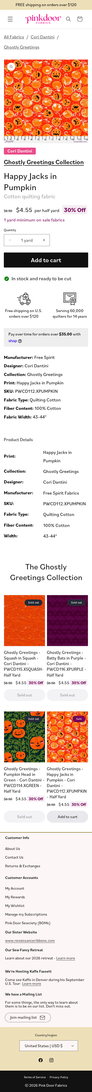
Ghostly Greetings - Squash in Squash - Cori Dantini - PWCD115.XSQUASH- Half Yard (23, 664)
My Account (14, 888)
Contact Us (14, 857)
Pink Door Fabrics (53, 1085)
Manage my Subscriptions (26, 914)
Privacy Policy (59, 1077)
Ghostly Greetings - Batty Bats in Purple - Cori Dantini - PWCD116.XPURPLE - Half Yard (66, 664)
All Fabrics (14, 36)
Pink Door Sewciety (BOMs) (28, 922)
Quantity (10, 230)
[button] (10, 19)
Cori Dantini (42, 36)
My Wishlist (15, 905)
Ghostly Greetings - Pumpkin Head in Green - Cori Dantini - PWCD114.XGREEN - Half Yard (24, 780)
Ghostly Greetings (21, 47)
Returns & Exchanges (22, 865)
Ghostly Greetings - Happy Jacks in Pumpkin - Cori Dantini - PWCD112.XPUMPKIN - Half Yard (67, 782)
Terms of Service (35, 1077)
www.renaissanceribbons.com (30, 940)
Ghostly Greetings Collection (44, 162)
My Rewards (15, 896)
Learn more (65, 958)
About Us (12, 848)
